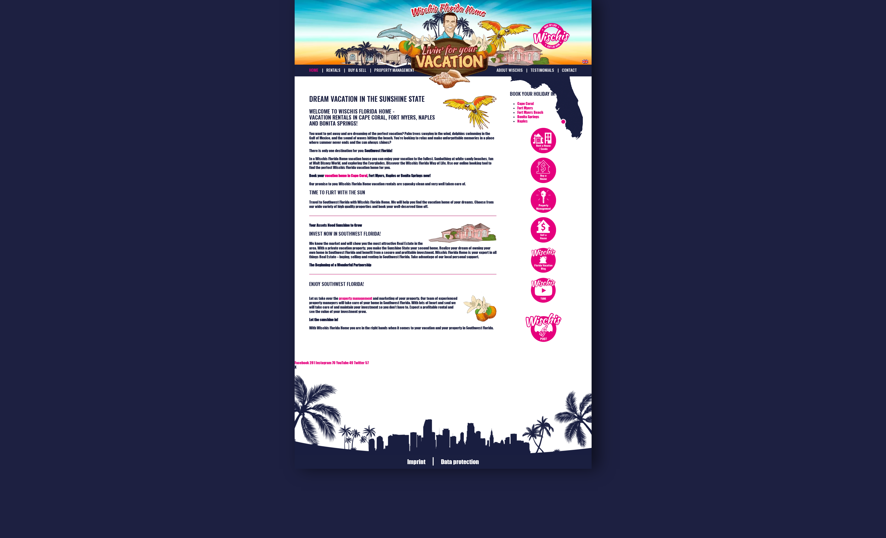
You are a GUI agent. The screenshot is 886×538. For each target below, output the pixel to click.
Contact (569, 70)
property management (355, 298)
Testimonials (542, 70)
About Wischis (510, 70)
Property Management (394, 70)
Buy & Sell (357, 70)
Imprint (416, 461)
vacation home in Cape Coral (346, 175)
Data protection (460, 461)
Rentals (333, 70)
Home (313, 70)
